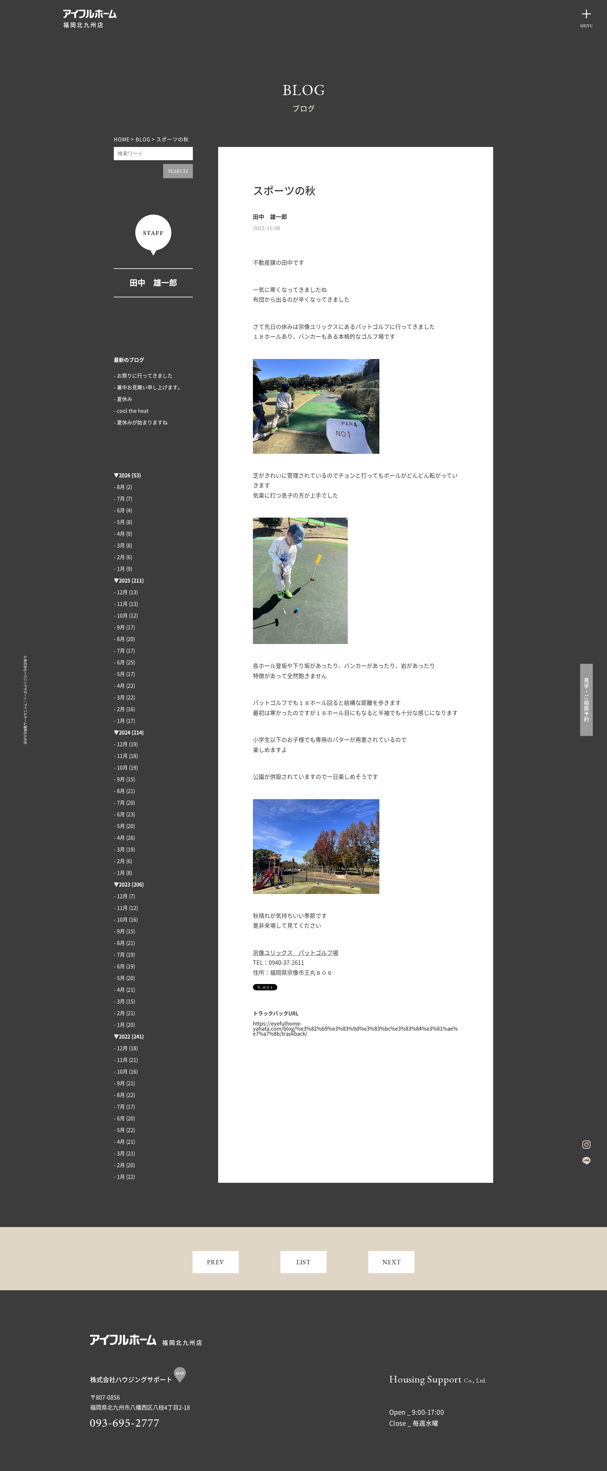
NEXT (391, 1262)
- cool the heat (131, 410)
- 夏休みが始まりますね (141, 422)
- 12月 (121, 592)
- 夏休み (123, 399)
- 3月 (119, 545)
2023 (124, 884)
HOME (122, 139)
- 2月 (119, 557)
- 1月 (119, 568)
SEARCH (178, 171)
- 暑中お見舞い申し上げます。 (148, 387)
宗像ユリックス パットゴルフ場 (295, 953)
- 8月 (119, 486)
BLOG (143, 139)
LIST (304, 1262)
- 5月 (119, 522)
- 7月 (119, 498)
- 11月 (121, 603)
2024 (124, 732)
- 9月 (119, 627)
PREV (215, 1262)
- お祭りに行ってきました (143, 375)
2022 (124, 1036)
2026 (124, 475)
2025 (124, 580)
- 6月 (119, 510)
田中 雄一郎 (153, 283)
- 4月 (119, 533)
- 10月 (121, 615)
